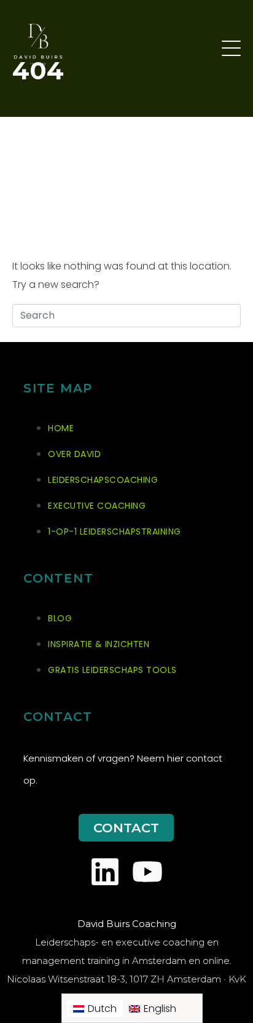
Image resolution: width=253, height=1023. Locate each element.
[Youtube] (147, 871)
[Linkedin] (105, 871)
